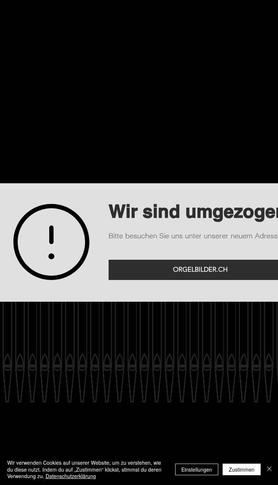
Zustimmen (241, 469)
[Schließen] (269, 469)
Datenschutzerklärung (71, 476)
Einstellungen (196, 469)
